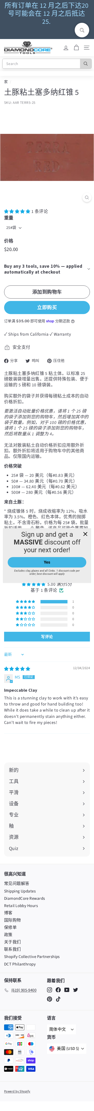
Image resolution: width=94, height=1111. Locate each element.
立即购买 (47, 307)
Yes (47, 562)
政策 (8, 935)
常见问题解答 (16, 884)
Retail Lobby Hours (21, 906)
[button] (17, 212)
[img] (17, 669)
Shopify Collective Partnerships (32, 957)
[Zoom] (86, 197)
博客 (8, 913)
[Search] (85, 63)
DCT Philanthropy (20, 964)
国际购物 (12, 920)
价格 (8, 241)
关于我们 (12, 942)
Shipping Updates (20, 891)
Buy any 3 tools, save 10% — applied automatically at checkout (43, 269)
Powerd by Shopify (17, 1091)
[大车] (76, 48)
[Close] (85, 534)
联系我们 (12, 949)
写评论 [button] (47, 636)
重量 (8, 218)
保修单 (10, 928)
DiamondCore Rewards (24, 898)
